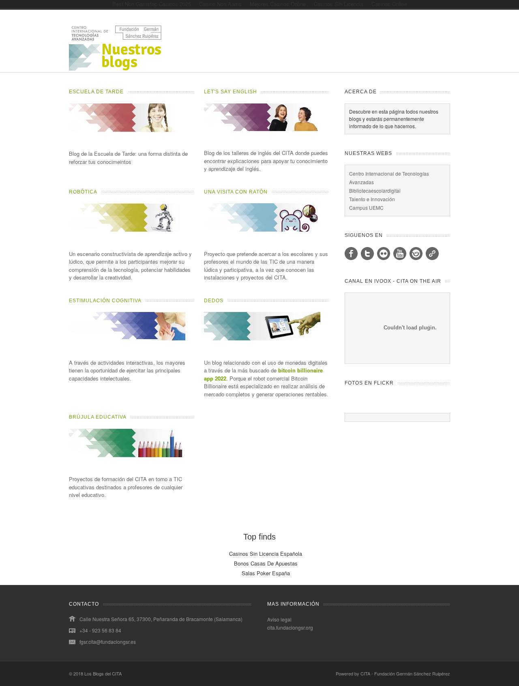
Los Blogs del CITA (103, 673)
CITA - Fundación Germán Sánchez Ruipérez (405, 673)
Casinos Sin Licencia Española (265, 553)
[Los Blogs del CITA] (115, 68)
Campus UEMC (366, 207)
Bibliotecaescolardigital (375, 190)
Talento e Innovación (372, 199)
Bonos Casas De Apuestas (266, 563)
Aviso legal (279, 619)
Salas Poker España (266, 573)
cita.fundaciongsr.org (290, 627)
